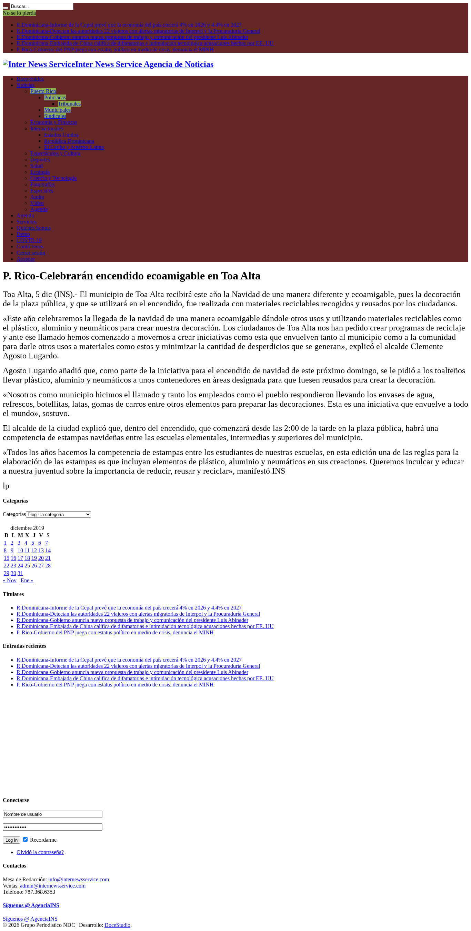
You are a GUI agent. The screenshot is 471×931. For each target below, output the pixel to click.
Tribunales (69, 104)
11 (27, 550)
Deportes (40, 159)
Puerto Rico (43, 91)
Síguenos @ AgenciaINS (31, 905)
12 (34, 550)
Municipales (57, 110)
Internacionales (46, 128)
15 (6, 558)
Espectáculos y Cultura (55, 153)
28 (48, 565)
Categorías (14, 514)
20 (41, 558)
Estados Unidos (61, 135)
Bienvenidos (30, 79)
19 (34, 558)
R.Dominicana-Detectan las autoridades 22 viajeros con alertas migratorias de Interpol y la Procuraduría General (138, 31)
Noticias (25, 85)
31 (20, 573)
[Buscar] (5, 8)
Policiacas (55, 97)
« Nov (10, 580)
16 (13, 558)
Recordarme (43, 840)
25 (27, 565)
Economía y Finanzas (53, 122)
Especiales (41, 191)
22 (6, 565)
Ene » (27, 580)
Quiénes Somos (34, 228)
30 (13, 573)
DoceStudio (117, 925)
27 (41, 565)
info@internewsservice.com (78, 879)
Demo (23, 234)
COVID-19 (29, 240)
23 (13, 565)
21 (48, 558)
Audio (37, 197)
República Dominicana (69, 141)
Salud (36, 166)
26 (34, 565)
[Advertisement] (210, 741)
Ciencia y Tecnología (53, 178)
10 (20, 550)
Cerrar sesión (31, 253)
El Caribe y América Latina (74, 147)
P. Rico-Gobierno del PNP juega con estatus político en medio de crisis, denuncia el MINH (115, 49)
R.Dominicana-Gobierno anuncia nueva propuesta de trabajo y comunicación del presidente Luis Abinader (132, 37)
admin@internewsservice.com (53, 886)
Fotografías (42, 184)
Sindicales (55, 116)
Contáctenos (30, 246)
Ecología (40, 172)
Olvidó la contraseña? (40, 852)
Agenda (39, 209)
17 (20, 558)
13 (41, 550)
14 (48, 550)
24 (20, 565)
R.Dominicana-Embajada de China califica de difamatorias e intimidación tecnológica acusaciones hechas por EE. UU (145, 43)
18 (27, 558)
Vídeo (37, 203)
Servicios (27, 222)
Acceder (26, 259)
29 (6, 573)
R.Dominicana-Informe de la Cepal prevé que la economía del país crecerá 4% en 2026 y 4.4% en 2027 (129, 25)
